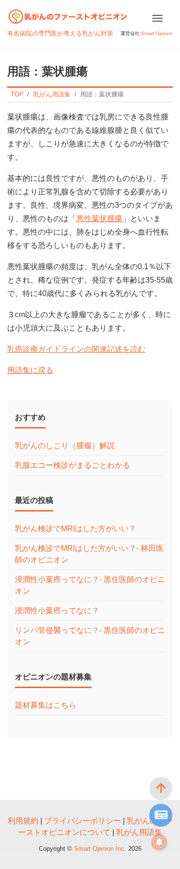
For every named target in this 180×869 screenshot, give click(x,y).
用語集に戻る (30, 370)
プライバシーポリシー (82, 821)
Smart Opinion (157, 33)
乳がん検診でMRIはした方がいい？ (75, 528)
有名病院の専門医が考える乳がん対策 (60, 33)
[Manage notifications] (159, 842)
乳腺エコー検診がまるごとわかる (72, 465)
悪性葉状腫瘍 (99, 218)
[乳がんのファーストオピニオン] (68, 15)
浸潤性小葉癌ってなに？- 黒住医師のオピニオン (90, 585)
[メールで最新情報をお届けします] (160, 815)
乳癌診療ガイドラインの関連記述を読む (76, 349)
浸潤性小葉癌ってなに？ (57, 611)
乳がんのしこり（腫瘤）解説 (65, 445)
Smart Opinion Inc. (101, 848)
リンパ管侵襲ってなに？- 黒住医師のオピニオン (90, 636)
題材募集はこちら (45, 705)
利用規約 (23, 821)
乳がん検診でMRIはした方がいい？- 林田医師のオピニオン (89, 554)
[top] (160, 788)
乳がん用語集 (139, 832)
